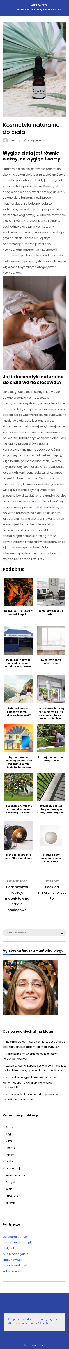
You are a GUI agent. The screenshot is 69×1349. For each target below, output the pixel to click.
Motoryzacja (13, 1168)
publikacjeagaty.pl (16, 1254)
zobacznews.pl (13, 1271)
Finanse (10, 1148)
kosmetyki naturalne (43, 507)
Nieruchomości (15, 1175)
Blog (8, 1134)
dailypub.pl (10, 1248)
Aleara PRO (39, 5)
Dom (9, 1141)
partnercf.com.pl (15, 1237)
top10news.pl (12, 1260)
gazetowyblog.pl (15, 1265)
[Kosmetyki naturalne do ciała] (34, 116)
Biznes (9, 1127)
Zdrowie (10, 1203)
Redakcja (16, 140)
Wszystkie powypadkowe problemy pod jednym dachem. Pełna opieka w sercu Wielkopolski (30, 1082)
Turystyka (12, 1196)
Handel (10, 1155)
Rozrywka (11, 1182)
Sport (9, 1189)
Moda (9, 1161)
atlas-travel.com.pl (17, 1242)
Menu (8, 5)
